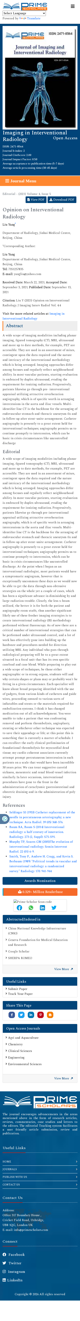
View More (62, 969)
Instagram (16, 1272)
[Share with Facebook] (11, 1015)
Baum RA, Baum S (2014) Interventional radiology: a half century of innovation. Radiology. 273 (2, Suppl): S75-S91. (36, 832)
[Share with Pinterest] (40, 1015)
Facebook (16, 1255)
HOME (7, 1162)
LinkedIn (14, 1280)
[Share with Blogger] (50, 1015)
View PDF (37, 199)
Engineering (16, 1057)
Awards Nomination (40, 880)
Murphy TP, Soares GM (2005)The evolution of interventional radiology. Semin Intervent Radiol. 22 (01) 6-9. (41, 847)
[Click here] (40, 1102)
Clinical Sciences (20, 1051)
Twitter (14, 1263)
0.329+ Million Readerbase (42, 892)
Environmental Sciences (25, 1064)
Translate (34, 18)
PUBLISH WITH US (15, 1177)
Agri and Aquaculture (23, 1038)
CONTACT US (11, 1185)
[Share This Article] (19, 907)
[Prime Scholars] (25, 7)
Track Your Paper (20, 994)
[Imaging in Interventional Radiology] (40, 77)
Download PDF (63, 199)
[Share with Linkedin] (31, 1015)
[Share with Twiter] (21, 1015)
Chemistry (15, 1044)
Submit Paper (17, 989)
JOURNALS (10, 1169)
